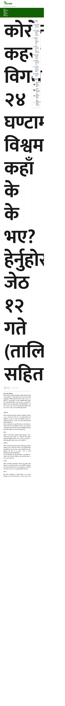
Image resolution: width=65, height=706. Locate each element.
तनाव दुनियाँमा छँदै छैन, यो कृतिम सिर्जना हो (37, 26)
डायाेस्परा (5, 12)
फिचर (4, 9)
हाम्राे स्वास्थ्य (5, 16)
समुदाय (4, 15)
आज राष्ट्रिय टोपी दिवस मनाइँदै (36, 75)
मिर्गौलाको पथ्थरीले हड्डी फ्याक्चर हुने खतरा (37, 62)
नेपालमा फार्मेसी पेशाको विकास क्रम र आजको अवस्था (37, 41)
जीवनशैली (8, 388)
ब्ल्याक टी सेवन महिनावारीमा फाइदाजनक (38, 90)
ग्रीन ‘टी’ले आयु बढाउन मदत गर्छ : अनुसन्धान (37, 56)
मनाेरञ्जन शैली (5, 10)
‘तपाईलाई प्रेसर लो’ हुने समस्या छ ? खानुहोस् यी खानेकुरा (37, 69)
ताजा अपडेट (5, 13)
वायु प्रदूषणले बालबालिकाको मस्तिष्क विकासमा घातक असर (37, 33)
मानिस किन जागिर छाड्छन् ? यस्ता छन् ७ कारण (38, 84)
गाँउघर (4, 11)
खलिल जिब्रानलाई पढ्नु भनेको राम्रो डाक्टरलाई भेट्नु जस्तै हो (37, 49)
